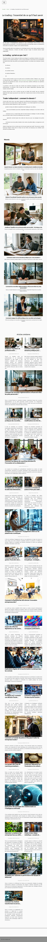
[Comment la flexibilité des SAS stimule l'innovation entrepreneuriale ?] (23, 588)
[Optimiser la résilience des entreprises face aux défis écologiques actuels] (14, 827)
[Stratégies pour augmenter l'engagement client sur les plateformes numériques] (23, 519)
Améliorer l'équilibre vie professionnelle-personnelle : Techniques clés (23, 227)
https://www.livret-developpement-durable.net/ (29, 80)
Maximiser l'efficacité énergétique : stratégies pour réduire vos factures (32, 559)
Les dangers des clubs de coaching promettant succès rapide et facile (12, 766)
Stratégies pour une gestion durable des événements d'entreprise (13, 489)
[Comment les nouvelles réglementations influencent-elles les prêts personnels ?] (23, 273)
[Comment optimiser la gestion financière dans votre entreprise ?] (14, 552)
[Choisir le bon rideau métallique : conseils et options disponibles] (33, 827)
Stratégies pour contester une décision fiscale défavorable (13, 697)
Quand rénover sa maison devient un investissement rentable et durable (23, 167)
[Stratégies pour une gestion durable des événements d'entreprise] (14, 481)
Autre (8, 9)
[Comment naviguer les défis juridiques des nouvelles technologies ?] (23, 305)
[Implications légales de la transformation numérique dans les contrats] (23, 657)
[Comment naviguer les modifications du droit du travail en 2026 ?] (33, 413)
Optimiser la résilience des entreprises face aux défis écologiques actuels (13, 834)
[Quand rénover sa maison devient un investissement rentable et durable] (23, 154)
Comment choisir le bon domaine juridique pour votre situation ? (23, 257)
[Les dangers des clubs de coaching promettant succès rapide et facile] (14, 758)
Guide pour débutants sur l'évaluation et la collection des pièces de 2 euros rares (33, 766)
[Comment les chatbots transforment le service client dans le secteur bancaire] (14, 895)
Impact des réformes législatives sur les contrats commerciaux (13, 628)
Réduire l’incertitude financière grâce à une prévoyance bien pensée (24, 197)
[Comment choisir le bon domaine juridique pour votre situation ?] (23, 245)
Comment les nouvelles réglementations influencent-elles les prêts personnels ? (23, 287)
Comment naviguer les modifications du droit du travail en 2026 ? (32, 420)
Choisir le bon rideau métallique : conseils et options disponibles (31, 834)
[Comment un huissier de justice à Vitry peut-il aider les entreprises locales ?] (23, 726)
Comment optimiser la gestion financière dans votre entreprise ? (12, 559)
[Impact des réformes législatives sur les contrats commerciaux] (14, 620)
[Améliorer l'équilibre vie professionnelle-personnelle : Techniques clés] (23, 214)
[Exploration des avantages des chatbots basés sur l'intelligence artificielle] (23, 795)
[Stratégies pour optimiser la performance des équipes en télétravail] (23, 863)
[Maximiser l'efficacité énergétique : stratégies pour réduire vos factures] (33, 552)
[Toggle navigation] (4, 2)
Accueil (3, 9)
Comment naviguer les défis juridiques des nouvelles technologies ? (23, 318)
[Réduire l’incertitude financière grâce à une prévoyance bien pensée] (23, 184)
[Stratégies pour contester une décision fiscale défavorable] (14, 689)
